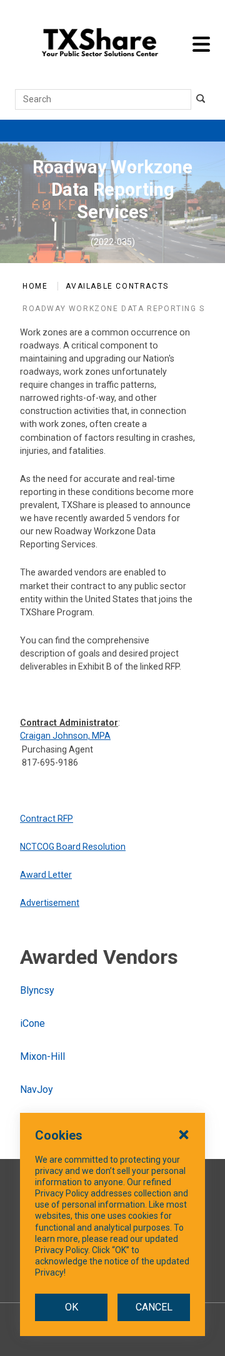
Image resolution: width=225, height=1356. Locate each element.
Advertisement (49, 903)
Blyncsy (37, 990)
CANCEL (154, 1307)
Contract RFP (46, 819)
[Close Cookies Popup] (184, 1134)
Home (35, 286)
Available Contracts (117, 286)
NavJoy (36, 1089)
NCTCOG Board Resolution (73, 847)
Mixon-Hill (42, 1056)
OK (71, 1307)
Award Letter (46, 875)
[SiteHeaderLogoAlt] (100, 44)
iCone (32, 1023)
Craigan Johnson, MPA (65, 736)
